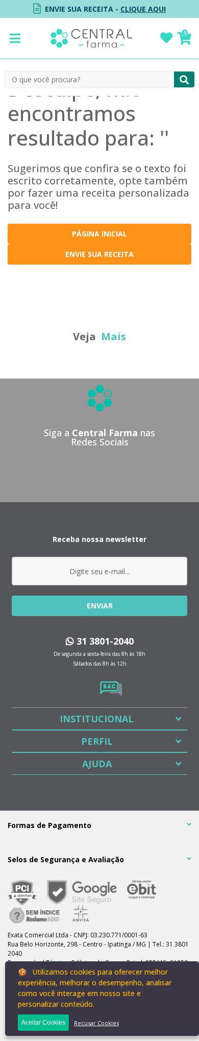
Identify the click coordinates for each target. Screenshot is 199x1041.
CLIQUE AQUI (143, 9)
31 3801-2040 (104, 641)
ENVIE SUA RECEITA (99, 254)
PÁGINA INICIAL (99, 234)
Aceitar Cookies (43, 1022)
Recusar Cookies (96, 1023)
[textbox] (89, 79)
